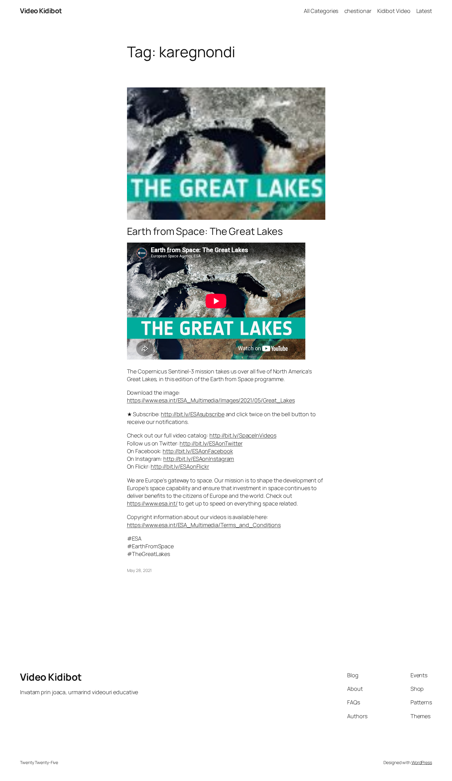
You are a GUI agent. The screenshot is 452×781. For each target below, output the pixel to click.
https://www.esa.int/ (152, 503)
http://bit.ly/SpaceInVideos (242, 435)
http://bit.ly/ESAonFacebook (198, 451)
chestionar (357, 10)
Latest (424, 10)
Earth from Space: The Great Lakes (205, 231)
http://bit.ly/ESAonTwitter (211, 443)
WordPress (421, 762)
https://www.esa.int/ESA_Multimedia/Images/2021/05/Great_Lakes (211, 400)
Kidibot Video (393, 10)
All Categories (321, 10)
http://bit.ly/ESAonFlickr (180, 466)
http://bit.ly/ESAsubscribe (192, 414)
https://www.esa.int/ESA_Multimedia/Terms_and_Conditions (204, 525)
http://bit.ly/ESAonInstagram (198, 458)
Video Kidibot (41, 10)
